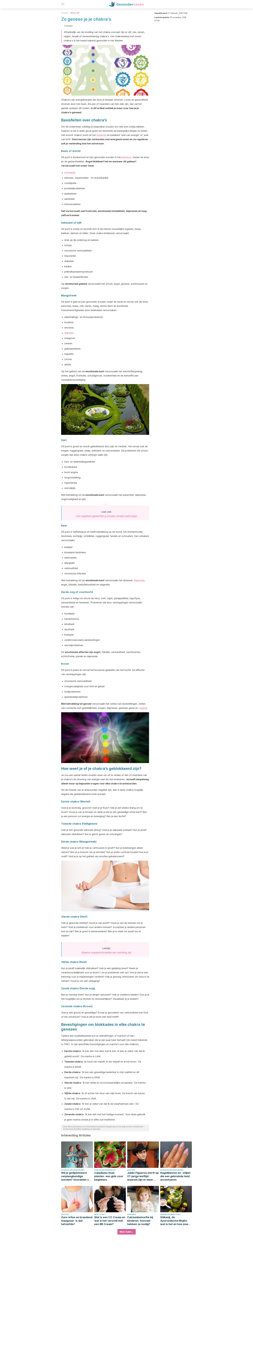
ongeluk (143, 708)
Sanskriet (101, 135)
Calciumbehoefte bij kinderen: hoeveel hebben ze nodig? (140, 1221)
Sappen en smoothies (170, 1214)
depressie (139, 580)
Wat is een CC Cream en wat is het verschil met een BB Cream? (109, 1221)
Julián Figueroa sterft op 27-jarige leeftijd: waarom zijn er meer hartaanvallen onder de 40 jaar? (143, 1176)
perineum (126, 157)
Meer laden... (126, 1231)
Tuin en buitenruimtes (105, 1170)
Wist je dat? (100, 1214)
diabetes (69, 332)
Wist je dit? (75, 13)
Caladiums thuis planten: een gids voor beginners (108, 1176)
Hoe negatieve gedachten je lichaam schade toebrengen (106, 516)
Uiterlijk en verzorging (72, 1170)
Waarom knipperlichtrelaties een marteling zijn (106, 952)
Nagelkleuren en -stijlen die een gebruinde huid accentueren (175, 1176)
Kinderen (131, 1214)
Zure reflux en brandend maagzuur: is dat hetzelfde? (76, 1221)
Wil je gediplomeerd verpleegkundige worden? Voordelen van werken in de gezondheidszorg (76, 1176)
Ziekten (131, 1170)
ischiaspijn (70, 172)
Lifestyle (64, 13)
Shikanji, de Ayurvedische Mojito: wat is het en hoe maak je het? (175, 1221)
